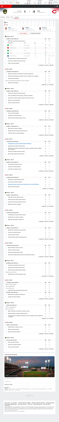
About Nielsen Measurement (10, 404)
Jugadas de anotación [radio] (35, 33)
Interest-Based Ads (50, 402)
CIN (7, 24)
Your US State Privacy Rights (24, 402)
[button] (55, 6)
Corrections (7, 405)
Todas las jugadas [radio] (23, 33)
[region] (33, 22)
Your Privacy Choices (22, 404)
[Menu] (2, 6)
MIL (7, 22)
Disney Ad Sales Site (38, 404)
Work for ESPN (47, 404)
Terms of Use (7, 402)
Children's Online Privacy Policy (38, 402)
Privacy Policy (14, 402)
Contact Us (30, 404)
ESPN (7, 6)
